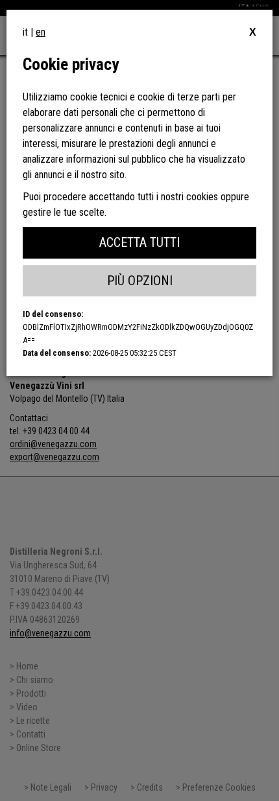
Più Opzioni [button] (140, 280)
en (40, 32)
